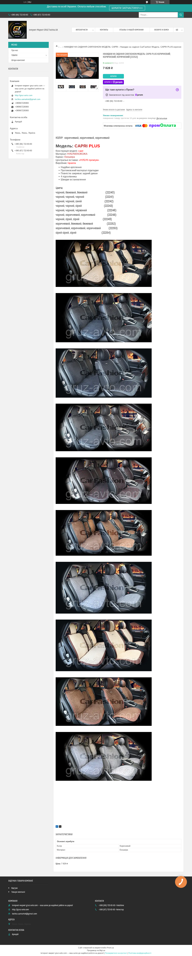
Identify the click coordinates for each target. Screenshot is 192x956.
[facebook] (57, 827)
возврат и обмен (161, 30)
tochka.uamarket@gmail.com (27, 99)
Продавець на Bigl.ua (96, 950)
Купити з (108, 82)
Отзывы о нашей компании (131, 30)
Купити (113, 76)
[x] (60, 827)
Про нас (14, 50)
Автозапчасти (82, 30)
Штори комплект (18, 60)
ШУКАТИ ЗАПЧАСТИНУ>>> (127, 8)
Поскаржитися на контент (116, 953)
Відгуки (14, 888)
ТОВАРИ (14, 55)
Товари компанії (18, 892)
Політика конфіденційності (139, 953)
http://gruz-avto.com (23, 95)
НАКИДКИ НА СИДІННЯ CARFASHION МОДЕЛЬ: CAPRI (91, 47)
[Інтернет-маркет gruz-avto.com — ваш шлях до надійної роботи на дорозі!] (17, 30)
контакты (104, 30)
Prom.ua (110, 948)
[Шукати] (181, 15)
